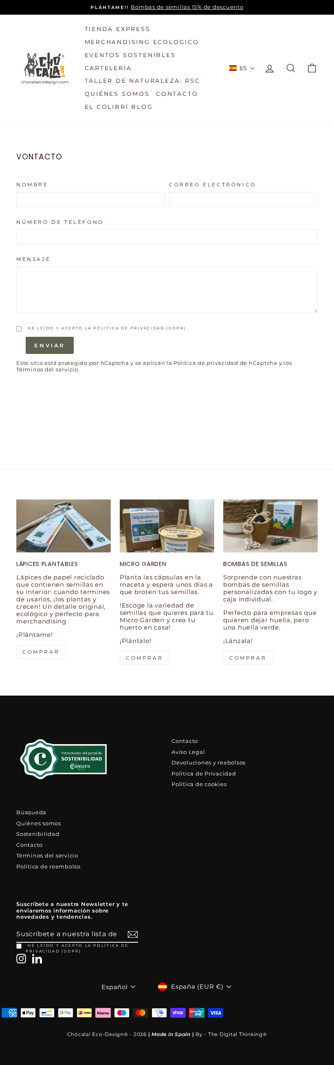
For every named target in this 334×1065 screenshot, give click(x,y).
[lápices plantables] (63, 525)
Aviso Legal (188, 752)
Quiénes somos (38, 823)
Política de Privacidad (203, 774)
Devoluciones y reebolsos (208, 763)
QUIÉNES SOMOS (117, 93)
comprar (40, 652)
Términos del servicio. (48, 370)
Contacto (184, 741)
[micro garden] (167, 525)
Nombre (32, 185)
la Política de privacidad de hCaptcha (223, 363)
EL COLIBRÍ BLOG (119, 106)
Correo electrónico (212, 185)
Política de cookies (198, 784)
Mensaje (33, 259)
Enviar (49, 345)
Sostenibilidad (37, 834)
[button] (242, 68)
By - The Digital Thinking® (231, 1034)
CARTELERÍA (108, 68)
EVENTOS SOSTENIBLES (130, 55)
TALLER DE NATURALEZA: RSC (142, 80)
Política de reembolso (48, 867)
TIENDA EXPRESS (118, 29)
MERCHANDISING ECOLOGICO (142, 42)
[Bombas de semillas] (270, 525)
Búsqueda (31, 812)
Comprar (247, 658)
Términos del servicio (47, 856)
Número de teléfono (60, 222)
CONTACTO (177, 93)
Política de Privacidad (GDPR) (139, 328)
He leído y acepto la (107, 328)
